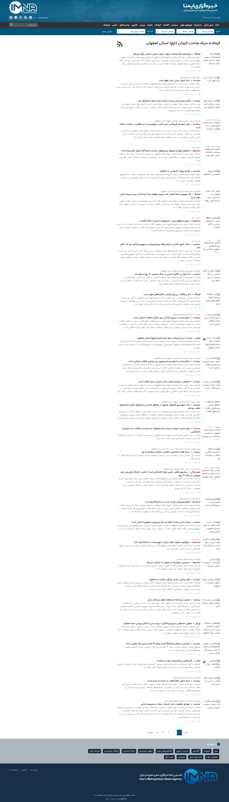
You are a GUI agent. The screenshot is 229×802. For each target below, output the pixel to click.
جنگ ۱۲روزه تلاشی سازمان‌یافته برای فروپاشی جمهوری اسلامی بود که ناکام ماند (160, 246)
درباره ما (34, 770)
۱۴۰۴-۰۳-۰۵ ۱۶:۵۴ (191, 654)
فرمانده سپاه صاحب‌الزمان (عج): (186, 314)
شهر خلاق (169, 757)
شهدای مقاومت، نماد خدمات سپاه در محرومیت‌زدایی (170, 704)
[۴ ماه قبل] (211, 82)
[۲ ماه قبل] (211, 59)
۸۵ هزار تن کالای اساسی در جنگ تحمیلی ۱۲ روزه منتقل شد (167, 274)
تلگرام (16, 18)
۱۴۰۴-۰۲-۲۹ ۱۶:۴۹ (191, 721)
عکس (114, 25)
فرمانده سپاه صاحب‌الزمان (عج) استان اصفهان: (180, 191)
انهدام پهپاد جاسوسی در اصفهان (180, 171)
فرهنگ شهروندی (111, 751)
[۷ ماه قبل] (211, 222)
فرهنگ (158, 25)
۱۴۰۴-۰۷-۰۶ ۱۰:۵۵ (191, 492)
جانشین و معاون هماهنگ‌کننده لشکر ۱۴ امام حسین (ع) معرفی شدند (163, 644)
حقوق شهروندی (146, 751)
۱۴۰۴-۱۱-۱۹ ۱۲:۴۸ (191, 211)
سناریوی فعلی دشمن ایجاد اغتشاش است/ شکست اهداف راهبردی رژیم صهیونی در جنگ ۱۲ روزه (160, 473)
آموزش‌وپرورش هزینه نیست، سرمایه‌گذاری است (172, 502)
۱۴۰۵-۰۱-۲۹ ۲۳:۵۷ (191, 94)
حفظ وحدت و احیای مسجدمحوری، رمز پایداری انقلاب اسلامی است (164, 361)
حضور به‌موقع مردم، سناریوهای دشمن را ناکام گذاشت (169, 221)
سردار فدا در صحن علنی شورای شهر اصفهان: (181, 469)
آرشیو (30, 18)
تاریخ (218, 31)
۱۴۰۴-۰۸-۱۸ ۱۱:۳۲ (191, 375)
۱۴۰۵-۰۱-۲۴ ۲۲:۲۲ (191, 115)
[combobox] (205, 31)
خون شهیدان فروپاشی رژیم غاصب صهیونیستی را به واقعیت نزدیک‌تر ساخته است (160, 125)
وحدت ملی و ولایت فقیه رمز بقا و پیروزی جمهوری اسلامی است (165, 522)
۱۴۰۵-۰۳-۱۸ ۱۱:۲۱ (191, 71)
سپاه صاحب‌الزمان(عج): (190, 77)
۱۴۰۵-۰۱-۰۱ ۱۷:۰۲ (191, 164)
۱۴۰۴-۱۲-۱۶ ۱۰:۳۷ (191, 185)
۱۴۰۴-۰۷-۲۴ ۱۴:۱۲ (191, 462)
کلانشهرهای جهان (164, 751)
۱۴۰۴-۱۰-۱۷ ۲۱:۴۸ (191, 235)
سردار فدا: (196, 147)
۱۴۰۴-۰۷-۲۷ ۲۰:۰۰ (191, 442)
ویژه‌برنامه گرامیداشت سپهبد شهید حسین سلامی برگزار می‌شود (166, 54)
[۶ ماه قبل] (211, 196)
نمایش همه (107, 31)
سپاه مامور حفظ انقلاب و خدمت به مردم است (173, 681)
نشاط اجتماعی (129, 751)
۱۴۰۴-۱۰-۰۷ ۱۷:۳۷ (191, 288)
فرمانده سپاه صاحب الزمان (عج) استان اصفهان (183, 43)
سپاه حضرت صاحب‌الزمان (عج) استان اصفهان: (180, 402)
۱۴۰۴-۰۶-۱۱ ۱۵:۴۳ (191, 573)
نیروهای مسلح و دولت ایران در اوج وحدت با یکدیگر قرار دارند (167, 542)
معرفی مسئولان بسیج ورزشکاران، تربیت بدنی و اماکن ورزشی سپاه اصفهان (161, 623)
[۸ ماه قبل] (211, 299)
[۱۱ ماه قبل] (211, 503)
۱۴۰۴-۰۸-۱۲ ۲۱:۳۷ (191, 395)
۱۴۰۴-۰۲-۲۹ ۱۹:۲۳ (191, 695)
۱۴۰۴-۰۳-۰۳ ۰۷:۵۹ (191, 671)
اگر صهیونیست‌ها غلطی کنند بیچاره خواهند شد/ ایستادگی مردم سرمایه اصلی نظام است (160, 196)
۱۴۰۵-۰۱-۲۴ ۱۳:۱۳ (191, 141)
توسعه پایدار (94, 751)
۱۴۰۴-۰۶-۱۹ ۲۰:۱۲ (191, 533)
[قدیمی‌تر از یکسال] (211, 584)
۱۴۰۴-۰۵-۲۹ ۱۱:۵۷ (191, 593)
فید (25, 18)
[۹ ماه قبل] (211, 319)
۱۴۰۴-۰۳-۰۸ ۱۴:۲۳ (191, 637)
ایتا (11, 18)
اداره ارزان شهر (195, 757)
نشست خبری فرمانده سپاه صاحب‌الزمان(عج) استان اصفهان (168, 338)
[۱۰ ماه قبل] (211, 433)
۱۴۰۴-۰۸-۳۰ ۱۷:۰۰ (191, 331)
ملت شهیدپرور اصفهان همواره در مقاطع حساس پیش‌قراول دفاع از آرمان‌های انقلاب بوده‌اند (159, 406)
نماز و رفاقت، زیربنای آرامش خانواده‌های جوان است (172, 294)
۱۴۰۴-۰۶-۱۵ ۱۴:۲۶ (191, 553)
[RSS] (120, 44)
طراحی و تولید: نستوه (113, 799)
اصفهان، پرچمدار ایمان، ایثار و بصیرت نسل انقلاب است (169, 382)
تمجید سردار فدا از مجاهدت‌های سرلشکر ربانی (174, 600)
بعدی (150, 732)
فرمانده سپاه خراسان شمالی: (188, 559)
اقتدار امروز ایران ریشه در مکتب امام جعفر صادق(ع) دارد (169, 101)
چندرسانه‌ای (124, 25)
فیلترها (150, 31)
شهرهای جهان (186, 25)
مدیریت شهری (182, 751)
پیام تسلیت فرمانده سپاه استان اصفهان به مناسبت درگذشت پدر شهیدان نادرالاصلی (161, 430)
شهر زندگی (208, 25)
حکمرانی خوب (212, 757)
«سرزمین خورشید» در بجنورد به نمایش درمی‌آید (173, 562)
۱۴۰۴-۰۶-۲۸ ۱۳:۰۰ (191, 516)
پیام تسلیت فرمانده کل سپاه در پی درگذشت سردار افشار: (175, 449)
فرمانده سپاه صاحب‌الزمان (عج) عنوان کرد (182, 701)
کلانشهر (196, 751)
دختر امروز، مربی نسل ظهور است (179, 80)
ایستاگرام (21, 18)
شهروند (207, 751)
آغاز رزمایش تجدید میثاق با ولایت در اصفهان (174, 579)
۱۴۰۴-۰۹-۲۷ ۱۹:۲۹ (191, 308)
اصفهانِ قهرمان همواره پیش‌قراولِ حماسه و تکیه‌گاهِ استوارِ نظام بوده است (160, 151)
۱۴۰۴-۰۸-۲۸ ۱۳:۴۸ (191, 352)
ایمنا (186, 7)
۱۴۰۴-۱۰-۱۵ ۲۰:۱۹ (191, 265)
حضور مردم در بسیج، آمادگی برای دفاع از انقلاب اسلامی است (166, 318)
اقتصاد (166, 25)
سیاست (174, 25)
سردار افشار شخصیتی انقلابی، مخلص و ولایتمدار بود (170, 452)
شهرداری (181, 757)
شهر (216, 751)
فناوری (134, 25)
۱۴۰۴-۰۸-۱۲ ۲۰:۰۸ (191, 422)
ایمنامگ (106, 25)
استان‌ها (198, 25)
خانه (217, 25)
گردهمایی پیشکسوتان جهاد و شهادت (178, 661)
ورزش (142, 25)
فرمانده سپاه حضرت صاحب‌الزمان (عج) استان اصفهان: (177, 121)
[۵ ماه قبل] (211, 152)
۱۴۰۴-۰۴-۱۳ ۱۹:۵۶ (191, 617)
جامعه (150, 25)
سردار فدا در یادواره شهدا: (189, 498)
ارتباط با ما (13, 770)
